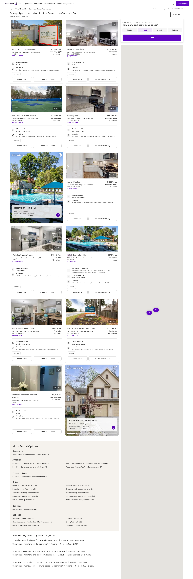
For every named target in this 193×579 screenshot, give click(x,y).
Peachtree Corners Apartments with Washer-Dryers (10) (87, 463)
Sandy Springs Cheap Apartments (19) (80, 496)
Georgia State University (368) (24, 518)
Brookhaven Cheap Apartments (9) (79, 489)
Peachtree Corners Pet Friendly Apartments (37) (84, 467)
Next (152, 38)
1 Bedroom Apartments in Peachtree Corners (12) (31, 454)
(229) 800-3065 (17, 56)
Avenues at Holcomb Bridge (24, 115)
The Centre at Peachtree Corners (81, 328)
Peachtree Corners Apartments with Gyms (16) (30, 467)
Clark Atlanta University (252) (76, 525)
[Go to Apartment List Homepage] (13, 3)
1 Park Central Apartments (22, 255)
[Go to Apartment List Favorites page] (174, 3)
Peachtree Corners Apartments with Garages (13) (31, 463)
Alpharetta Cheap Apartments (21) (78, 485)
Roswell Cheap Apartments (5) (77, 492)
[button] (149, 312)
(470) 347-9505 (17, 261)
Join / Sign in (183, 3)
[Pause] (60, 155)
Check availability (47, 79)
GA (17, 9)
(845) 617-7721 (72, 261)
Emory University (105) (74, 522)
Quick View (22, 79)
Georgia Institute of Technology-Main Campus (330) (32, 522)
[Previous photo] (12, 32)
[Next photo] (60, 32)
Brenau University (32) (74, 518)
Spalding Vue (72, 115)
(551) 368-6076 (17, 335)
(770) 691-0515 (72, 188)
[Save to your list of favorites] (58, 24)
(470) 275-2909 (17, 122)
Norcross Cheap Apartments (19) (25, 485)
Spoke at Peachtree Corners (24, 49)
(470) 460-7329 (72, 335)
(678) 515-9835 (17, 404)
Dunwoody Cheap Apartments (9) (25, 496)
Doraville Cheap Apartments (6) (24, 489)
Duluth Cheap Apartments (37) (24, 500)
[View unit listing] (58, 215)
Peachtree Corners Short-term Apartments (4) (30, 477)
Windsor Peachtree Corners (24, 328)
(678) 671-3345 (72, 122)
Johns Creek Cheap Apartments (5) (26, 492)
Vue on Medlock (74, 182)
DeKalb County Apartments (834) (25, 509)
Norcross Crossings (75, 49)
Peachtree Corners (27, 9)
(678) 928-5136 (72, 56)
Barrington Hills (79, 255)
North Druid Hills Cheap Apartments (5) (80, 500)
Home (12, 9)
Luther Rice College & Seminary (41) (26, 525)
